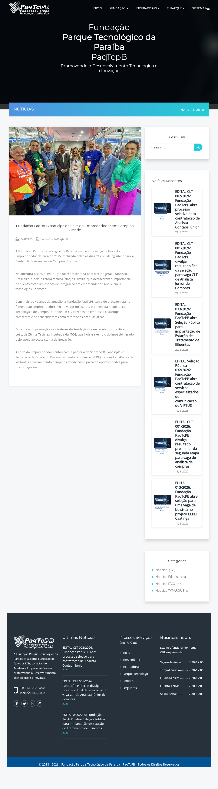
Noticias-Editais (170, 576)
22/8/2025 (26, 239)
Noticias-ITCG (168, 583)
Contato (127, 681)
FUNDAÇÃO (117, 8)
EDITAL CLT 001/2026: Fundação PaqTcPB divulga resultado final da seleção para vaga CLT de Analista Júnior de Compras (186, 265)
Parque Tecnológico (136, 674)
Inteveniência (132, 660)
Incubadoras (131, 667)
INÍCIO (97, 8)
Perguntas (129, 688)
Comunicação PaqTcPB (54, 239)
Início (126, 653)
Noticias (165, 570)
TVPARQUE (174, 8)
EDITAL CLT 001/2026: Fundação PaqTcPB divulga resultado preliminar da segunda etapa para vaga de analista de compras (187, 444)
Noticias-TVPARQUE (172, 590)
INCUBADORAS (146, 8)
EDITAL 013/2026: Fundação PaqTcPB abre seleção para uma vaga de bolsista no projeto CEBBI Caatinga (186, 501)
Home (185, 109)
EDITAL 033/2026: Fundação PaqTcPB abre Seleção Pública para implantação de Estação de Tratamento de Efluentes (187, 324)
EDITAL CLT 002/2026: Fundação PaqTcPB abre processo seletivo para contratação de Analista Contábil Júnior (187, 209)
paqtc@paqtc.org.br (32, 692)
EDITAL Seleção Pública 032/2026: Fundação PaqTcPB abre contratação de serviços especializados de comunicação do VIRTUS (187, 383)
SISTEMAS (199, 8)
